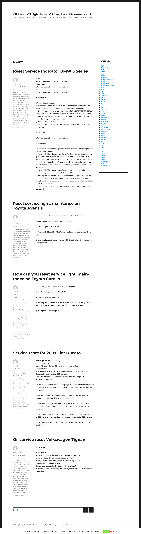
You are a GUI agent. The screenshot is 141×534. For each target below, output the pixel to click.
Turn (22, 257)
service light (17, 114)
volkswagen (21, 490)
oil (20, 100)
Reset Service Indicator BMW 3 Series (50, 71)
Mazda (103, 115)
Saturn (103, 145)
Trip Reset (21, 334)
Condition (26, 94)
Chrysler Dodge (105, 83)
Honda (103, 97)
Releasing (16, 102)
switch (15, 255)
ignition (18, 96)
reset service (23, 102)
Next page (91, 512)
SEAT (102, 150)
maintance (26, 231)
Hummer (103, 99)
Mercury (103, 119)
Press (23, 100)
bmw (14, 92)
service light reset (18, 249)
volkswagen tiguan (19, 492)
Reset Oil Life (17, 84)
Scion (102, 147)
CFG (23, 374)
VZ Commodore (105, 166)
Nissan (103, 125)
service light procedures (20, 247)
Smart (103, 154)
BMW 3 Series (21, 92)
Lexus (102, 111)
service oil (16, 122)
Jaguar (103, 103)
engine (25, 302)
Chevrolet (104, 77)
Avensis (15, 229)
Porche (103, 135)
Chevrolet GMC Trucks (108, 79)
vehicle (24, 406)
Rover (102, 141)
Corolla (20, 300)
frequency (16, 378)
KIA (102, 107)
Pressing (15, 310)
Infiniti (103, 101)
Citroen (103, 87)
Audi (102, 69)
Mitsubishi (104, 123)
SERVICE (19, 110)
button (15, 94)
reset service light (18, 104)
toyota (19, 255)
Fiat (14, 371)
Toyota (15, 226)
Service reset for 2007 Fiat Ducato (47, 353)
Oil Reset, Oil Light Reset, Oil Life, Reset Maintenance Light (54, 14)
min (23, 460)
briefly (15, 374)
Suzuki (103, 158)
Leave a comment (18, 127)
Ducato (15, 376)
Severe (15, 406)
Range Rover (104, 137)
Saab (102, 143)
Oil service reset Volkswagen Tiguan (49, 439)
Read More (114, 531)
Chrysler (103, 81)
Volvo (102, 164)
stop (24, 122)
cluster (20, 94)
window (15, 336)
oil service (21, 468)
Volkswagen (17, 458)
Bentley (103, 71)
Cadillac (103, 75)
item (19, 98)
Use (17, 124)
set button (22, 486)
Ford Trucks (104, 95)
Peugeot (103, 131)
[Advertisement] (70, 43)
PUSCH (21, 310)
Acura (102, 65)
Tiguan (15, 488)
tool (14, 124)
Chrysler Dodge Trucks (108, 85)
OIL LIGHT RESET (18, 466)
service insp (22, 112)
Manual (19, 460)
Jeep (102, 105)
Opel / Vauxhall (105, 129)
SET (21, 122)
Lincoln (103, 113)
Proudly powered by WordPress (59, 525)
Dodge (103, 89)
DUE (14, 96)
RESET (19, 235)
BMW (14, 89)
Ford (102, 93)
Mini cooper (104, 121)
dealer (28, 374)
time (27, 122)
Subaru (103, 156)
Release (26, 472)
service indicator (24, 243)
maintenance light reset (20, 233)
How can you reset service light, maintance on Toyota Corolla (51, 276)
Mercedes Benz (105, 117)
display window (18, 302)
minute (15, 462)
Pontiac (103, 133)
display (20, 229)
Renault (103, 139)
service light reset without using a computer (21, 251)
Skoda (103, 152)
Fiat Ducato (21, 376)
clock (14, 460)
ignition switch (17, 231)
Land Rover (104, 109)
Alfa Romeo (104, 67)
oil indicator (25, 464)
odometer (16, 382)
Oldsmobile (104, 127)
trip (19, 257)
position (22, 308)
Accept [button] (107, 531)
